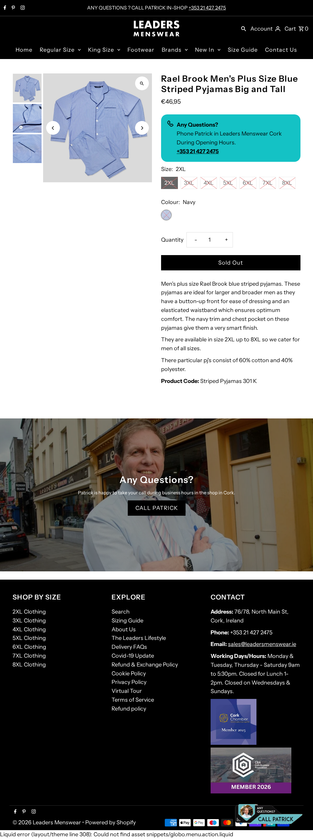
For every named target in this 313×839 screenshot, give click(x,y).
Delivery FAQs (129, 647)
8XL (287, 183)
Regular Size (57, 49)
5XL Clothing (29, 638)
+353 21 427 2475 (207, 8)
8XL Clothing (29, 664)
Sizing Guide (127, 620)
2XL (169, 183)
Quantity (172, 239)
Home (24, 49)
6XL (248, 183)
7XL (268, 183)
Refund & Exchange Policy (145, 664)
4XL (209, 183)
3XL (189, 183)
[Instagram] (22, 8)
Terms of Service (133, 699)
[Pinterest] (12, 8)
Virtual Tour (127, 691)
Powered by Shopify (110, 822)
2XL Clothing (29, 611)
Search (121, 611)
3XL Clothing (29, 620)
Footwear (140, 49)
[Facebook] (4, 8)
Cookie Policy (129, 673)
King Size (101, 49)
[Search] (244, 28)
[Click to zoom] (142, 83)
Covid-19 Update (133, 655)
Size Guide (243, 49)
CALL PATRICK (156, 508)
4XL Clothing (29, 629)
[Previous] (53, 128)
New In (204, 49)
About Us (124, 629)
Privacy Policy (129, 682)
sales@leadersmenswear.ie (262, 644)
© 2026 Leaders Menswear (47, 822)
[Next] (142, 128)
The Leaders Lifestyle (139, 638)
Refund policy (129, 708)
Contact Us (281, 49)
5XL (228, 183)
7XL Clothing (29, 655)
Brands (172, 49)
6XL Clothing (29, 647)
